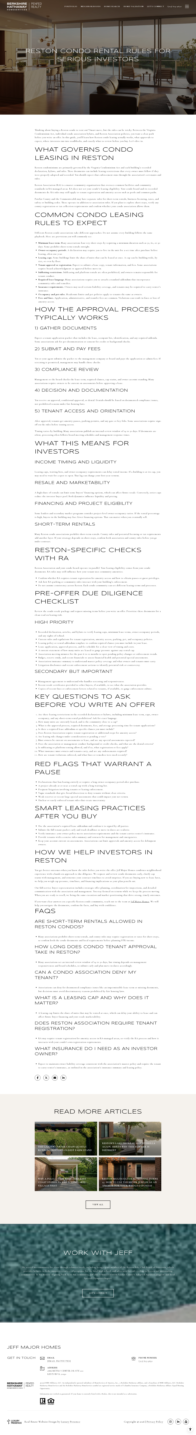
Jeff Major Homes (140, 901)
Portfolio (70, 6)
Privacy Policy (155, 1421)
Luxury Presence (70, 1421)
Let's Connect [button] (98, 1293)
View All (98, 1204)
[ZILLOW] (186, 1422)
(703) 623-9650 (146, 1361)
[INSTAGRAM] (170, 1422)
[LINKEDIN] (178, 1422)
